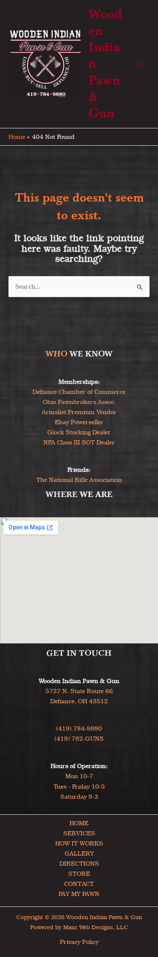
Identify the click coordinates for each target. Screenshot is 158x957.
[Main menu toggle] (141, 64)
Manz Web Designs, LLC (95, 927)
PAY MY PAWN (79, 894)
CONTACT (79, 884)
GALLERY (79, 853)
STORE (79, 873)
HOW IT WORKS (79, 843)
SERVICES (79, 833)
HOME (79, 823)
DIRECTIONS (79, 863)
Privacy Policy (79, 942)
